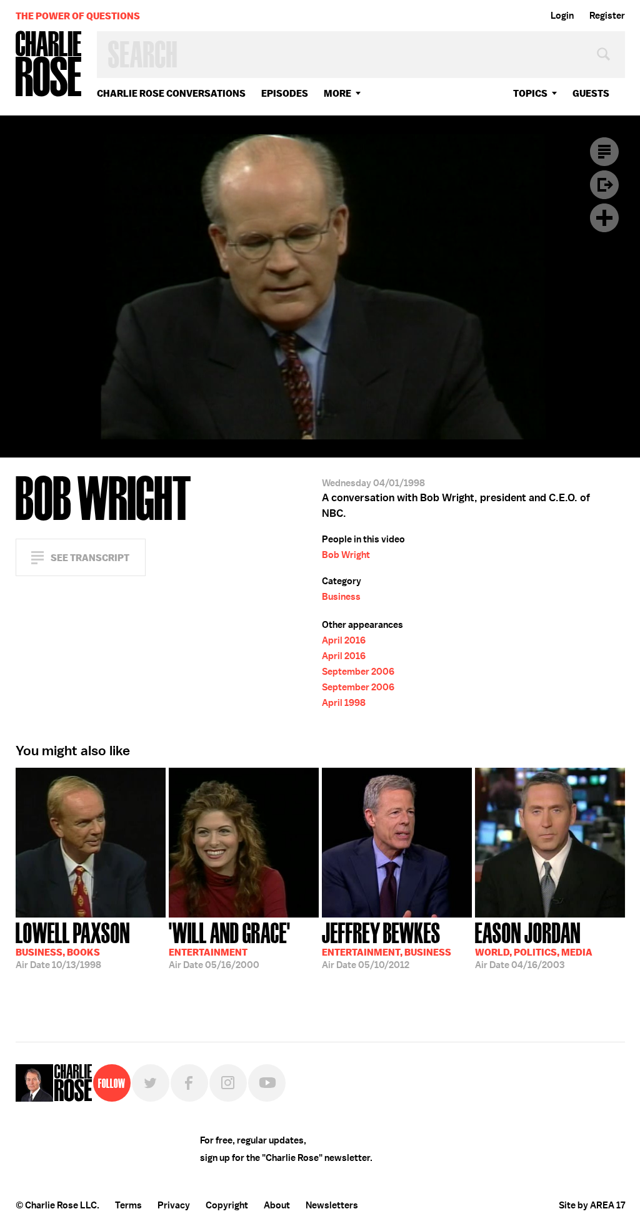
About (277, 1205)
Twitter (150, 1083)
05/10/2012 (386, 944)
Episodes (284, 93)
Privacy (174, 1205)
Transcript (604, 151)
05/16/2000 (230, 944)
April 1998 (344, 703)
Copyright (227, 1205)
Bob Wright (346, 555)
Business (341, 596)
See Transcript (90, 558)
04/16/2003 (533, 944)
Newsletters (332, 1205)
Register (607, 15)
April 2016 (344, 640)
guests (590, 93)
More (337, 93)
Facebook (189, 1083)
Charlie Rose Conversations (171, 93)
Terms (128, 1205)
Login (562, 15)
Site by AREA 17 (592, 1205)
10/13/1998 (73, 944)
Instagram (228, 1083)
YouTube (267, 1083)
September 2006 (358, 671)
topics (530, 93)
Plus (604, 217)
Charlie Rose (49, 65)
